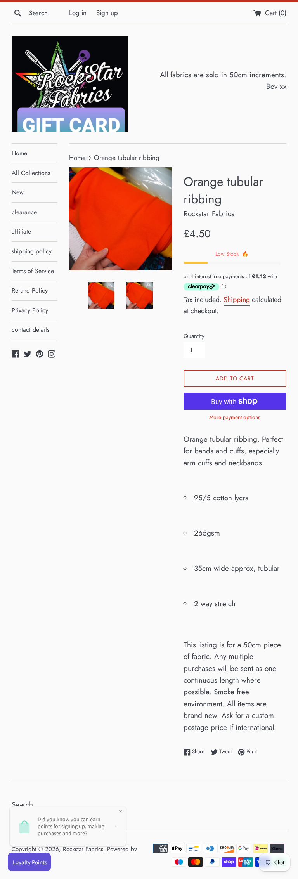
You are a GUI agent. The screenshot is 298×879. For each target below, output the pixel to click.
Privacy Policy (30, 310)
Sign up (107, 12)
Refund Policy (30, 290)
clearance (24, 212)
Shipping (237, 300)
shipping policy (32, 251)
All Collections (31, 172)
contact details (30, 329)
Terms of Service (33, 271)
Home (19, 153)
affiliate (21, 231)
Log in (78, 12)
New (18, 192)
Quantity (194, 336)
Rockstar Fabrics (83, 849)
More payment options (234, 417)
